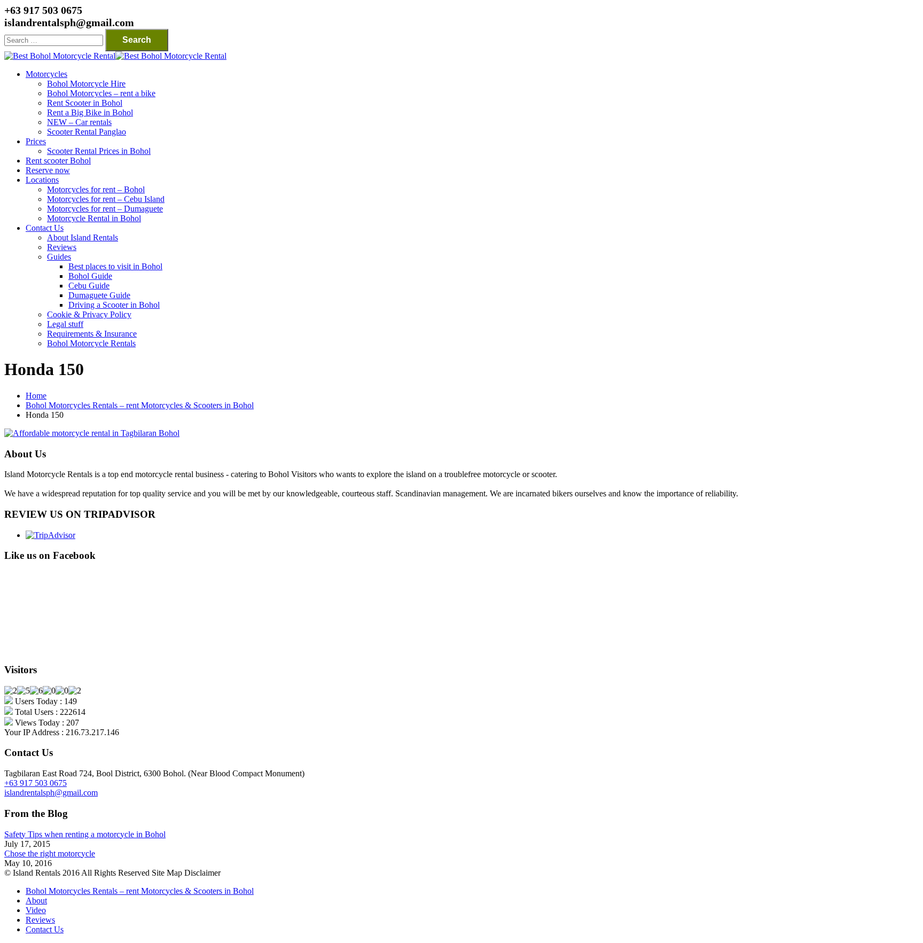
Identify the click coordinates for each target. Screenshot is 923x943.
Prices (36, 141)
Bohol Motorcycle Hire (86, 83)
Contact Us (45, 227)
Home (36, 395)
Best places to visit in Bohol (115, 266)
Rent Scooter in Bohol (84, 102)
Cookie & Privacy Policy (89, 314)
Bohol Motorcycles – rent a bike (101, 93)
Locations (42, 179)
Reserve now (48, 170)
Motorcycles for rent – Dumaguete (105, 208)
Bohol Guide (90, 275)
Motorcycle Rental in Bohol (94, 218)
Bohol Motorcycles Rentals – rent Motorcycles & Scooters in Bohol (140, 405)
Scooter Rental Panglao (86, 131)
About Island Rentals (82, 237)
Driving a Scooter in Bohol (114, 304)
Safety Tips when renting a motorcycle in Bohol (85, 834)
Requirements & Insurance (92, 333)
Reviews (61, 247)
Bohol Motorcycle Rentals (91, 343)
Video (36, 910)
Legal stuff (65, 324)
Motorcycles (46, 74)
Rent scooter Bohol (58, 160)
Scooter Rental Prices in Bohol (99, 150)
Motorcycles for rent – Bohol (96, 189)
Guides (59, 256)
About (36, 900)
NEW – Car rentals (79, 122)
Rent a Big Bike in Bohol (90, 112)
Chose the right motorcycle (49, 853)
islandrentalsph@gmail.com (51, 792)
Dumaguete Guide (99, 295)
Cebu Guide (88, 285)
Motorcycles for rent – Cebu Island (106, 199)
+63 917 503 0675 (35, 783)
